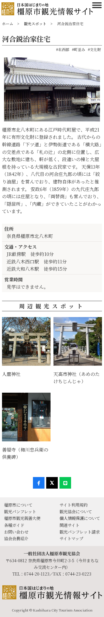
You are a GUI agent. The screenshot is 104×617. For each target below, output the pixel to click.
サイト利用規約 (74, 505)
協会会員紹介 (16, 538)
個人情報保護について (80, 518)
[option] (52, 91)
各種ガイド (14, 525)
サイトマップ (71, 538)
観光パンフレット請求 (80, 532)
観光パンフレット (20, 511)
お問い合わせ (16, 532)
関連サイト (69, 525)
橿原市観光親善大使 (22, 518)
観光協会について (76, 511)
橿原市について (18, 505)
